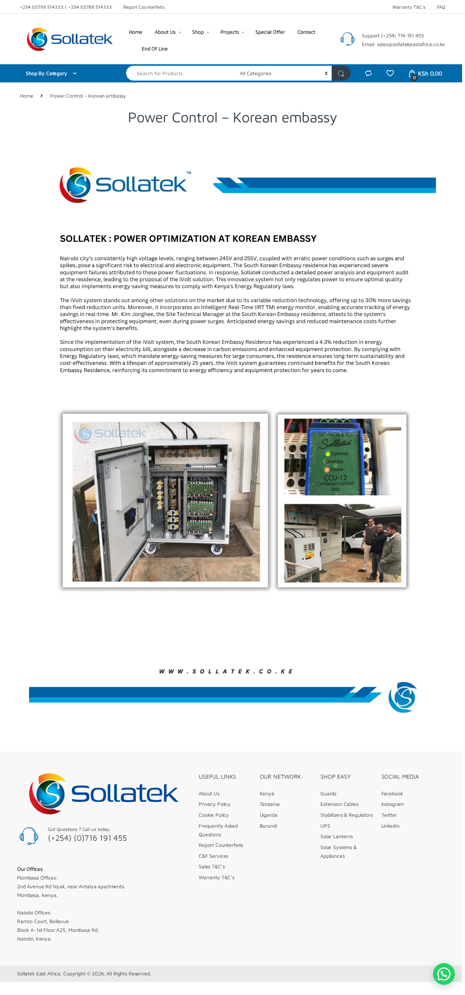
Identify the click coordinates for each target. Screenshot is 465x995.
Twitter (389, 815)
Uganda (269, 815)
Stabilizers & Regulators (346, 815)
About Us (165, 32)
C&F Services (213, 856)
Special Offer (269, 32)
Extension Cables (339, 804)
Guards (328, 793)
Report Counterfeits (143, 7)
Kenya (267, 793)
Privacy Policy (215, 804)
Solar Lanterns (336, 836)
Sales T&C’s (212, 866)
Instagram (392, 804)
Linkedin (390, 826)
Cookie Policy (214, 815)
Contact (306, 32)
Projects (230, 32)
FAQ (441, 7)
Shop (197, 32)
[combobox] (181, 73)
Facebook (392, 793)
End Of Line (154, 48)
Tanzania (270, 804)
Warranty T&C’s (408, 7)
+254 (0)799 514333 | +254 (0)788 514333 (66, 7)
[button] (444, 974)
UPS (325, 826)
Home (135, 32)
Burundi (268, 826)
